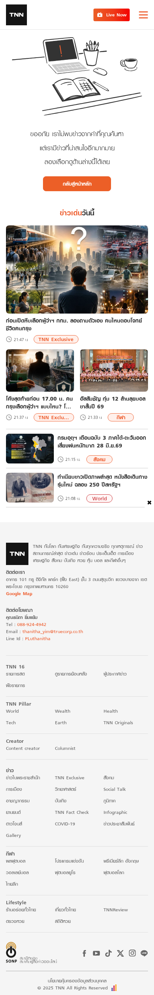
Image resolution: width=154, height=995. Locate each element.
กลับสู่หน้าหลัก (77, 183)
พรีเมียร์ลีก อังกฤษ (121, 860)
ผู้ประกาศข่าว (115, 673)
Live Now (116, 15)
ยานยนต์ (13, 812)
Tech (11, 722)
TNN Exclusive (56, 339)
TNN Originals (118, 722)
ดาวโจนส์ (14, 823)
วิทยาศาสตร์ (65, 789)
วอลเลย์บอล (17, 872)
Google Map (19, 593)
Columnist (65, 748)
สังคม (99, 459)
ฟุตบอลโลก (114, 872)
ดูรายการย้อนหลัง (71, 673)
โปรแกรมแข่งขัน (69, 860)
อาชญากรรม (18, 800)
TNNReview (116, 909)
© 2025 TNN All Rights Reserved (72, 987)
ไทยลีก (12, 884)
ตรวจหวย (15, 921)
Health (111, 711)
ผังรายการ (15, 685)
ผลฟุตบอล (15, 860)
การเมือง (14, 789)
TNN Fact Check (72, 812)
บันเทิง (61, 800)
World (99, 498)
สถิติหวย (63, 921)
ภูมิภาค (110, 800)
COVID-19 (65, 823)
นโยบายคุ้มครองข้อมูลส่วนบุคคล (77, 980)
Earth (61, 722)
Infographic (115, 812)
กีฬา (121, 417)
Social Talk (115, 789)
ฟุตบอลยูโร (65, 872)
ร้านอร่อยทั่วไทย (21, 909)
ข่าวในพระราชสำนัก (23, 777)
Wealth (62, 711)
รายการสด (15, 673)
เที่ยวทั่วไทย (65, 909)
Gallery (13, 835)
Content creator (23, 748)
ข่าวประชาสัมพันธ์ (119, 823)
